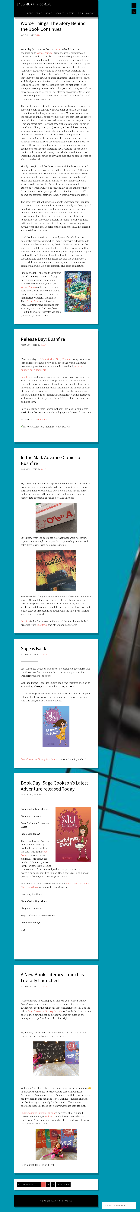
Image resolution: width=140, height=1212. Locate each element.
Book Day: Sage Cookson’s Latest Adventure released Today (54, 786)
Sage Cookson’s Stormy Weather (38, 759)
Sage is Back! (34, 648)
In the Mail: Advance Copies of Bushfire (51, 460)
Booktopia (42, 624)
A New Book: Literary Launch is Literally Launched (52, 977)
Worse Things (44, 52)
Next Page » (63, 1184)
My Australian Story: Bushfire (56, 359)
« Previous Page (26, 1184)
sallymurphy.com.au (34, 4)
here (57, 49)
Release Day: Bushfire (43, 339)
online (48, 1116)
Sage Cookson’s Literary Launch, (45, 1011)
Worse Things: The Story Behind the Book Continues (53, 26)
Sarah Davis (33, 301)
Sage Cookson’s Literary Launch (38, 1112)
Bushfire (25, 376)
